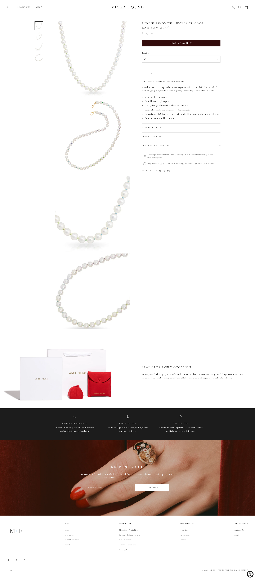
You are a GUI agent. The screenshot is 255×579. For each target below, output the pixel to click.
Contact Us (239, 530)
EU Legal (123, 549)
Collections (70, 535)
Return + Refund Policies (129, 535)
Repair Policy (125, 539)
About (183, 539)
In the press (185, 535)
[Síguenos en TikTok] (23, 559)
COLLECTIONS (23, 7)
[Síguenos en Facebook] (8, 559)
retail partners (178, 427)
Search (68, 545)
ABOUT (39, 7)
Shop (67, 530)
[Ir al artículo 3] (39, 47)
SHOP (9, 7)
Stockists (184, 530)
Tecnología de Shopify (236, 570)
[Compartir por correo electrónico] (168, 171)
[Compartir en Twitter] (160, 171)
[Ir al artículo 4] (39, 57)
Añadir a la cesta (181, 43)
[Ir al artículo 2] (39, 36)
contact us (192, 427)
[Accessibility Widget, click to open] (250, 574)
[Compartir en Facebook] (156, 171)
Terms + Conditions (127, 545)
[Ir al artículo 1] (39, 25)
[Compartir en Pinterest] (164, 171)
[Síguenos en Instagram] (16, 559)
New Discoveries (72, 539)
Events (237, 535)
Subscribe (152, 487)
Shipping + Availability (129, 530)
